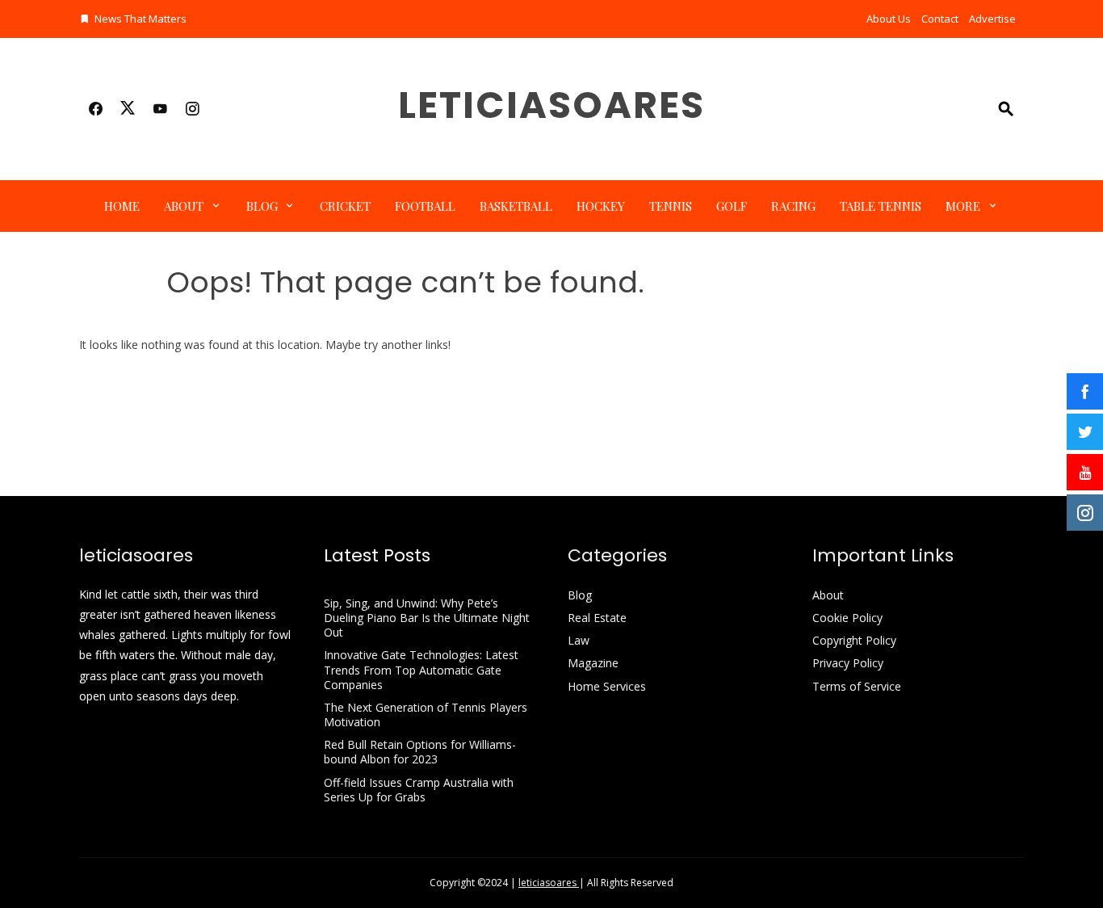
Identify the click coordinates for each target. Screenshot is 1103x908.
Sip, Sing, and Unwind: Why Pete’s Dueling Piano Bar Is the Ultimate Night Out (427, 617)
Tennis (670, 206)
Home (122, 206)
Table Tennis (880, 206)
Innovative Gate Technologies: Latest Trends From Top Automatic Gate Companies (421, 669)
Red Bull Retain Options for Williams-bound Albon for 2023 (420, 752)
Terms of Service (856, 686)
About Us (888, 18)
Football (425, 206)
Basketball (516, 206)
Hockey (601, 206)
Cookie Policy (847, 617)
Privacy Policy (847, 662)
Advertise (992, 18)
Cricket (345, 206)
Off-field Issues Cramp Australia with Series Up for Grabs (419, 790)
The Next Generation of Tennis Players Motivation (425, 714)
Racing (793, 206)
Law (578, 640)
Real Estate (597, 617)
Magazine (593, 662)
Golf (731, 206)
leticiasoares (551, 105)
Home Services (607, 686)
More (963, 206)
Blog (262, 206)
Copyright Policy (854, 640)
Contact (939, 18)
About (183, 206)
